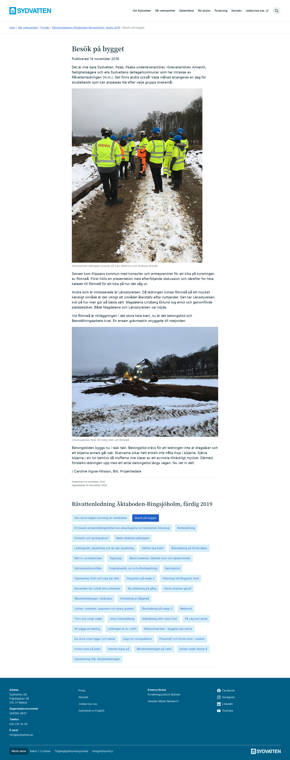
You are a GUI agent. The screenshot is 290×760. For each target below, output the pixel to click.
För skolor (204, 10)
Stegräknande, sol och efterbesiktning (133, 568)
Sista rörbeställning (122, 619)
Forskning (221, 10)
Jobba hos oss (255, 10)
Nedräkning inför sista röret (159, 619)
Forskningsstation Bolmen (164, 694)
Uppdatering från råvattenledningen (97, 659)
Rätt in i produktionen (88, 558)
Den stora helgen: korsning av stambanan (100, 518)
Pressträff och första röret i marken (182, 639)
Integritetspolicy (102, 751)
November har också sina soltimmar (97, 588)
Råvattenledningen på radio (154, 649)
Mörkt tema (18, 751)
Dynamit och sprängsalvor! (91, 538)
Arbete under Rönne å (193, 649)
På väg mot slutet (196, 619)
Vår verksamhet (165, 10)
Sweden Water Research (163, 701)
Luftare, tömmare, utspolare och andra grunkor (104, 608)
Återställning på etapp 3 (157, 608)
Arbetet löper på (118, 649)
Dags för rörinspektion (137, 639)
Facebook (228, 690)
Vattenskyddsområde (87, 568)
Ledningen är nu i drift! (122, 629)
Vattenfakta (186, 10)
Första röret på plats (87, 649)
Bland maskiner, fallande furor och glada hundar (160, 558)
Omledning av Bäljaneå (134, 598)
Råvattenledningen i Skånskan (93, 598)
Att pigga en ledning (87, 629)
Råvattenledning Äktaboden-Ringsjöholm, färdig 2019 (86, 27)
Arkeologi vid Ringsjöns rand (180, 578)
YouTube (227, 710)
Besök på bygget (133, 27)
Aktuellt (83, 697)
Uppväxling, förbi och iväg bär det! (96, 578)
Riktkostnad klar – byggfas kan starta (168, 629)
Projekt (45, 27)
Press (82, 690)
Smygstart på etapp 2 (141, 578)
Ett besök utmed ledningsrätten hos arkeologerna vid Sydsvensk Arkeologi (122, 528)
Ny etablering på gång (142, 588)
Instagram (228, 697)
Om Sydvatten (142, 10)
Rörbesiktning (186, 528)
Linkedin (227, 704)
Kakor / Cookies (40, 751)
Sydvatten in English (91, 710)
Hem (12, 27)
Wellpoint (186, 608)
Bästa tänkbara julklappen (132, 538)
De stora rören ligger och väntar (94, 639)
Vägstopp (116, 558)
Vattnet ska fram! (152, 548)
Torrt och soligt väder (88, 619)
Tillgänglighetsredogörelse (71, 751)
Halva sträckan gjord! (177, 588)
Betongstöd (172, 568)
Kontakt (236, 10)
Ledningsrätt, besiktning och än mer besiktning (104, 548)
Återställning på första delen (189, 548)
